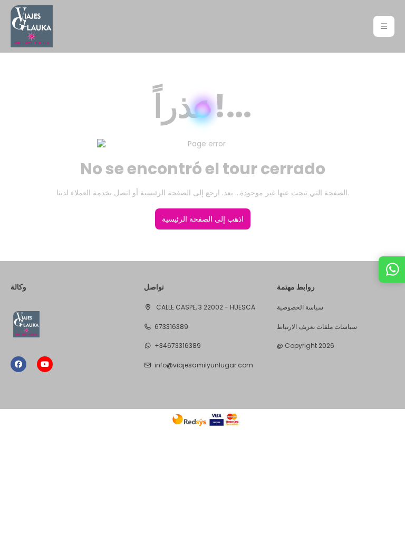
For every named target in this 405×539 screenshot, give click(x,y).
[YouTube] (45, 364)
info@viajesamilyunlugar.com (204, 365)
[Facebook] (18, 364)
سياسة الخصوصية (300, 307)
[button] (383, 26)
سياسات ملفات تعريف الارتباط (317, 327)
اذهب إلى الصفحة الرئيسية (203, 219)
